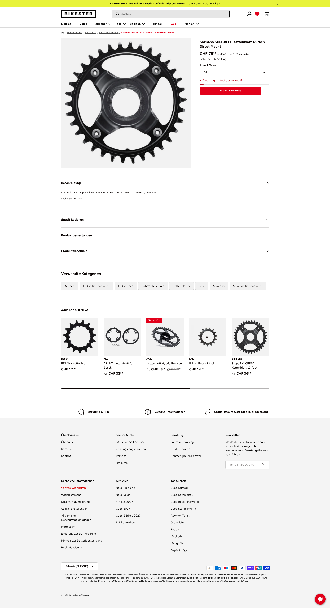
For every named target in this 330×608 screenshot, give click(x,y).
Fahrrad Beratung (182, 442)
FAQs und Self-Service (130, 442)
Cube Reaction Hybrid (185, 501)
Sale (173, 24)
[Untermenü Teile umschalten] (124, 24)
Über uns (67, 442)
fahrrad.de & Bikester (79, 595)
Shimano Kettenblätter (247, 286)
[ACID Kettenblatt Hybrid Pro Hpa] (164, 336)
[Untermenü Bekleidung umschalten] (148, 24)
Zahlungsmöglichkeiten (131, 449)
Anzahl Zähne (208, 65)
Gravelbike (178, 522)
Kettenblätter (181, 286)
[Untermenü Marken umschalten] (197, 24)
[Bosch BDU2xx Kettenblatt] (79, 336)
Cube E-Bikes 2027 (128, 515)
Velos (83, 24)
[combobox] (171, 14)
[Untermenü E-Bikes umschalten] (74, 24)
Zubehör (101, 24)
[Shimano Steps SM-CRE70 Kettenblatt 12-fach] (250, 336)
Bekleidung (137, 24)
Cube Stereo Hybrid (183, 508)
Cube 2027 (123, 508)
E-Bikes (66, 24)
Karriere (66, 449)
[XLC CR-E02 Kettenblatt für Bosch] (122, 336)
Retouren (122, 463)
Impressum (68, 526)
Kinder (157, 24)
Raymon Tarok (180, 515)
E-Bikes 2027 (124, 501)
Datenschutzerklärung (75, 501)
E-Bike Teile (90, 32)
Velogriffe (177, 543)
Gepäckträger (180, 550)
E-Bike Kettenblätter (108, 32)
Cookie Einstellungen (74, 508)
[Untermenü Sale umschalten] (179, 24)
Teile (118, 24)
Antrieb (69, 286)
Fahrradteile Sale (153, 286)
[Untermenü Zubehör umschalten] (110, 24)
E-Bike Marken (125, 522)
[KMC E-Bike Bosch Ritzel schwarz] (207, 336)
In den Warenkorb (230, 90)
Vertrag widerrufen (73, 487)
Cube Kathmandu (182, 494)
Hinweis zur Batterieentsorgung (81, 540)
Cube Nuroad (179, 487)
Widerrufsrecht (71, 494)
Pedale (175, 529)
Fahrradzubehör (74, 32)
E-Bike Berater (180, 449)
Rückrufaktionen (71, 547)
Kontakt (66, 456)
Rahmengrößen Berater (186, 456)
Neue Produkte (125, 487)
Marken (189, 24)
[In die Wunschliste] (265, 91)
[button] (257, 14)
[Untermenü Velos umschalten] (90, 24)
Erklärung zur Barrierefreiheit (79, 533)
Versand (121, 456)
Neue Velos (123, 494)
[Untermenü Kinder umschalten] (165, 24)
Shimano (219, 286)
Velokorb (176, 536)
